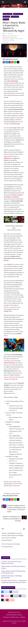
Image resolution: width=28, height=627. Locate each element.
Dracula (16, 35)
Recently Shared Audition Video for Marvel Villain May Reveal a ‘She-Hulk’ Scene (16, 509)
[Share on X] (18, 62)
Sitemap (22, 617)
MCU (15, 37)
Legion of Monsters (7, 37)
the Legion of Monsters (13, 485)
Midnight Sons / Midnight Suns (9, 38)
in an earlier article (18, 264)
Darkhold (12, 35)
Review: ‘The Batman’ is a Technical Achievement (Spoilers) (12, 519)
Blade (5, 35)
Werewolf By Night (11, 40)
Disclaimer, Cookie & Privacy (11, 617)
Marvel (12, 37)
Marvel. (18, 493)
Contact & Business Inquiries (14, 615)
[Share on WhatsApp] (15, 62)
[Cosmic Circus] (14, 5)
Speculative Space (14, 16)
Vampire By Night (19, 38)
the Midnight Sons (14, 134)
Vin (12, 33)
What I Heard (5, 19)
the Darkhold (10, 154)
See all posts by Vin (7, 547)
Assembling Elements (7, 14)
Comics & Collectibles (18, 14)
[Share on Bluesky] (7, 62)
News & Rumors (6, 16)
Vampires (5, 40)
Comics (8, 35)
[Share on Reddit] (12, 62)
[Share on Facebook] (9, 62)
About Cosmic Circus (14, 612)
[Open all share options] (4, 62)
